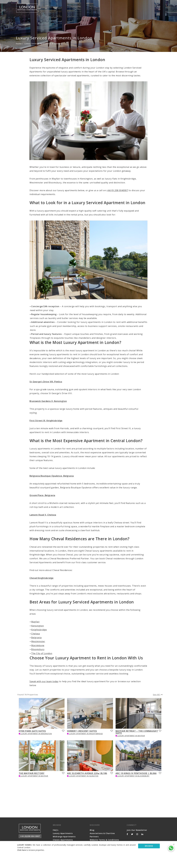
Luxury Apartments (63, 833)
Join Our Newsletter (137, 830)
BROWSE (149, 846)
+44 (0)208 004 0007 (30, 836)
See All (157, 694)
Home (19, 43)
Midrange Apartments (64, 836)
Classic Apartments (63, 840)
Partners (94, 836)
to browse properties (30, 850)
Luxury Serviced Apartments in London (42, 43)
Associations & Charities (102, 833)
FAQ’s (55, 830)
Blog (92, 830)
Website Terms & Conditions (104, 840)
